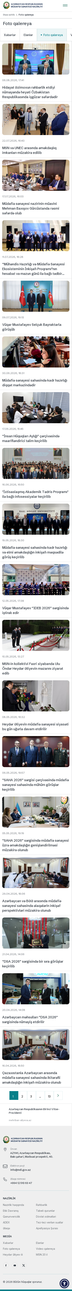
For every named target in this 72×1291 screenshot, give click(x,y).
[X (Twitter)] (24, 1265)
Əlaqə (6, 1228)
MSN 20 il (41, 1254)
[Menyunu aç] (65, 4)
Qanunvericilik (11, 1216)
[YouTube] (15, 1265)
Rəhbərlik (41, 1204)
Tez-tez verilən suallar (49, 1222)
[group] (36, 1115)
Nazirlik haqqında (13, 1204)
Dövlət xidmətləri (46, 1216)
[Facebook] (6, 1265)
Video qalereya (45, 1248)
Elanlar (28, 35)
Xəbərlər (10, 35)
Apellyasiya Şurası (47, 1228)
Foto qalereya (26, 15)
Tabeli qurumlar (45, 1210)
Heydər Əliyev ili (13, 1254)
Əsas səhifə (9, 15)
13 (49, 1096)
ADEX (6, 1222)
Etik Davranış (10, 1210)
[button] (64, 1283)
